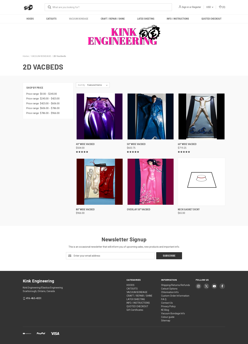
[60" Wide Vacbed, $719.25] (201, 116)
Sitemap (165, 320)
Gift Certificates (135, 310)
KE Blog (165, 310)
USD (208, 7)
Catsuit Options (169, 288)
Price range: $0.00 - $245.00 (41, 93)
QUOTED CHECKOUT (211, 18)
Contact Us (167, 302)
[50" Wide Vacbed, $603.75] (151, 116)
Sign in (185, 7)
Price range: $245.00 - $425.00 (43, 98)
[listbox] (98, 85)
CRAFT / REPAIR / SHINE (113, 18)
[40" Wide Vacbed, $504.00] (100, 116)
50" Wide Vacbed (136, 144)
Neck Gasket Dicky (189, 209)
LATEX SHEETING (145, 18)
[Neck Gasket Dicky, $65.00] (201, 181)
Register (196, 7)
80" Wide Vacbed (85, 209)
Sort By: (81, 85)
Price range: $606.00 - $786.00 (43, 108)
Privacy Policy (168, 306)
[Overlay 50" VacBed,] (151, 181)
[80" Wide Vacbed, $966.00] (100, 181)
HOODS (30, 18)
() (223, 7)
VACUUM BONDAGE (78, 18)
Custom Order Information (175, 295)
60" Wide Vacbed (187, 144)
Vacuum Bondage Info (173, 313)
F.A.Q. (164, 299)
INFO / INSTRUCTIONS (178, 18)
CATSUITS (51, 18)
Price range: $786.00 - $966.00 (43, 113)
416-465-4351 (34, 298)
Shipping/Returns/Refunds (175, 285)
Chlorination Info (170, 292)
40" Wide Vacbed (85, 144)
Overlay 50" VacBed (138, 209)
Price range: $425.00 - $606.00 (43, 103)
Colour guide (167, 317)
